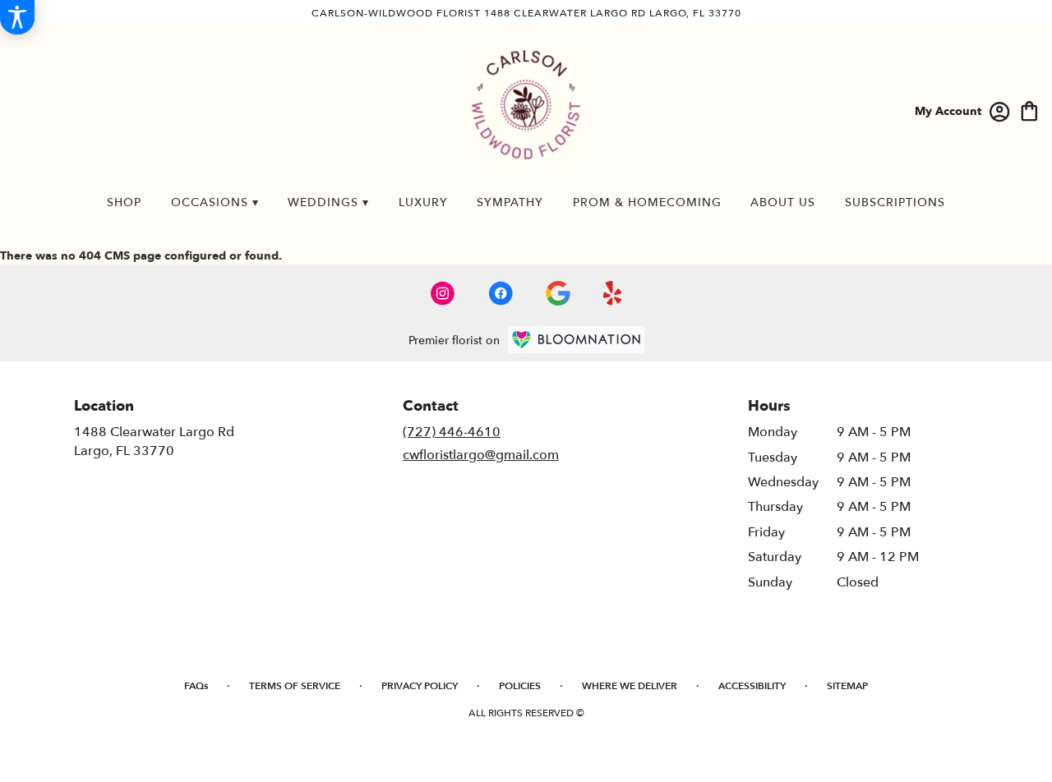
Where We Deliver (629, 685)
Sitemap (847, 685)
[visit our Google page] (558, 293)
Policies (520, 685)
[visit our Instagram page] (443, 293)
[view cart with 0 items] (1029, 109)
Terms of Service (294, 685)
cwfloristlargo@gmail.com (481, 455)
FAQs (196, 685)
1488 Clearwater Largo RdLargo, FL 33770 (154, 441)
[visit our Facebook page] (500, 293)
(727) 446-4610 (452, 432)
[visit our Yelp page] (613, 293)
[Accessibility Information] (17, 17)
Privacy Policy (419, 685)
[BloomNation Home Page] (576, 339)
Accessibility (752, 685)
